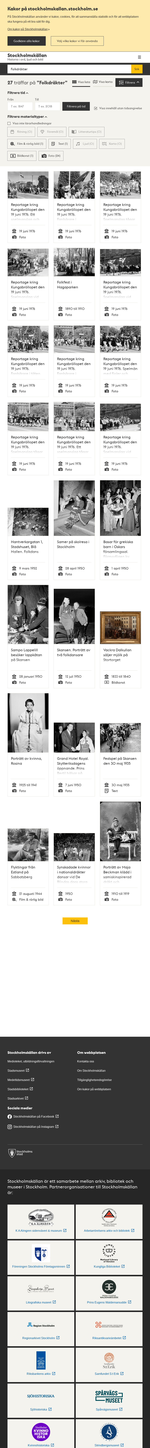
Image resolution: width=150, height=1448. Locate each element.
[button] (18, 92)
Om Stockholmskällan (91, 1070)
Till (37, 99)
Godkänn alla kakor (27, 41)
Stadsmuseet (16, 1070)
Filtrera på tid (76, 106)
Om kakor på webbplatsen (94, 1089)
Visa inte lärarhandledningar (32, 123)
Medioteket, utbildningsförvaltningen (31, 1061)
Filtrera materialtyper (26, 116)
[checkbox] (26, 144)
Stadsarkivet (16, 1098)
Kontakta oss (85, 1061)
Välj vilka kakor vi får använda (77, 41)
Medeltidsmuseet (19, 1079)
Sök (136, 69)
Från (11, 99)
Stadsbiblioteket (18, 1089)
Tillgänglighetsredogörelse (94, 1079)
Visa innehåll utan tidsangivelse (120, 108)
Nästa (75, 921)
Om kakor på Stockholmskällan (28, 29)
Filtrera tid (16, 92)
